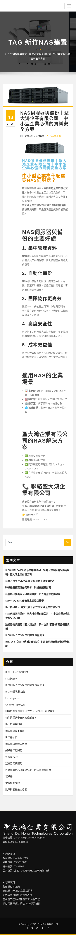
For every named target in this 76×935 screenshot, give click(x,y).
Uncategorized (13, 698)
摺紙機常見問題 (13, 750)
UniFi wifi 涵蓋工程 (15, 704)
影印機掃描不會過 (15, 730)
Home (38, 49)
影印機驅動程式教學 (16, 743)
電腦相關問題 (12, 783)
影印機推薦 (11, 737)
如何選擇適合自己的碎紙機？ (21, 717)
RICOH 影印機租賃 (15, 691)
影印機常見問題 (13, 724)
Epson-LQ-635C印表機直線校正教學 (24, 600)
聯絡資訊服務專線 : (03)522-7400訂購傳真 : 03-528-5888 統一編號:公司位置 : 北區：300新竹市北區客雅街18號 (26, 862)
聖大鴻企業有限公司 (32, 135)
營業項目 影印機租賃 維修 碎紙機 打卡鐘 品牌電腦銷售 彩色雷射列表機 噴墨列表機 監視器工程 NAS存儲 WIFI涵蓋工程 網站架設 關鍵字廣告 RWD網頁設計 (21, 893)
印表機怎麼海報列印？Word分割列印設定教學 (30, 711)
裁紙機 (9, 776)
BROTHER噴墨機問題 (16, 672)
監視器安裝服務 (13, 763)
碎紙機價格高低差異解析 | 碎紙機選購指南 (28, 587)
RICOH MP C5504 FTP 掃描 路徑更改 (24, 635)
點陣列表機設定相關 (16, 789)
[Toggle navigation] (69, 6)
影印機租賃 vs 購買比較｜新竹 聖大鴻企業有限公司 (32, 607)
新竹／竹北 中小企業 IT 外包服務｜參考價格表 (30, 581)
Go (67, 542)
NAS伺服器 (55, 135)
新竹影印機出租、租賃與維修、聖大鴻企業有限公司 (33, 594)
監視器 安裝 (11, 756)
